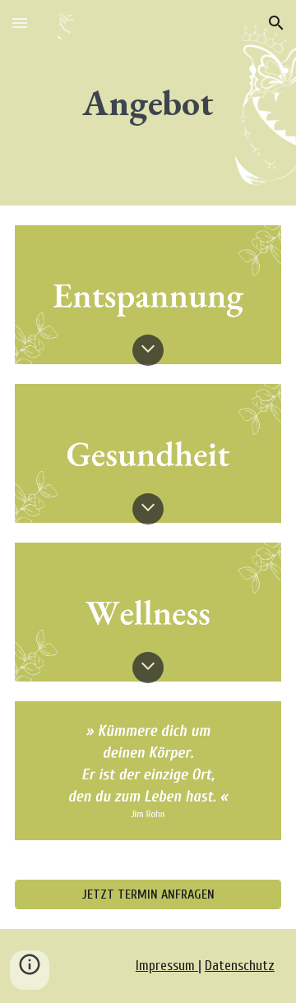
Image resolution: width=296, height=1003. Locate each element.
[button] (19, 22)
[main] (148, 103)
